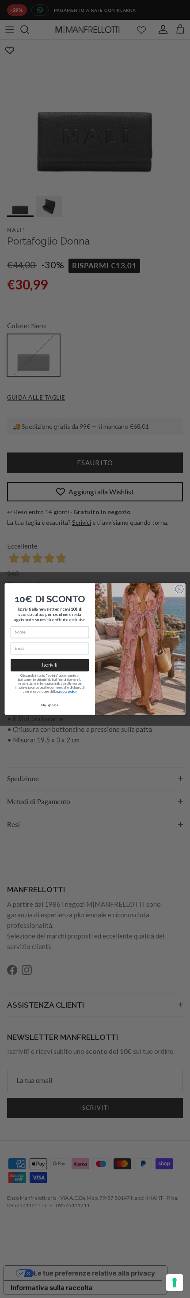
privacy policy (67, 692)
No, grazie (50, 705)
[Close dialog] (179, 589)
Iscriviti (49, 665)
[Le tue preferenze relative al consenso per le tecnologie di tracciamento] (174, 1282)
